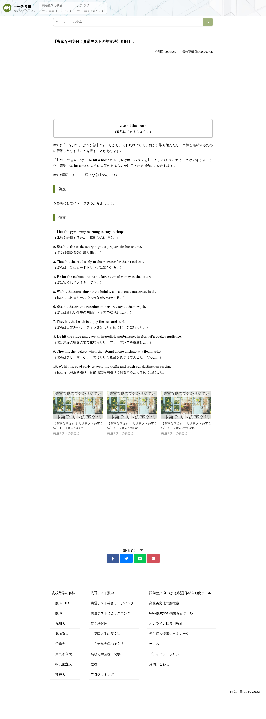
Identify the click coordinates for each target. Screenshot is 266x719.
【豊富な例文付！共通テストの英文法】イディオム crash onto (186, 426)
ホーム (154, 643)
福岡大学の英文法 (106, 633)
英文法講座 (99, 623)
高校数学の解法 (52, 5)
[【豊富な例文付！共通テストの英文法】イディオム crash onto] (186, 405)
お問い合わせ (159, 664)
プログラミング (102, 674)
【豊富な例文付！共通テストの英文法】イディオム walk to (78, 426)
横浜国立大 (62, 664)
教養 (94, 664)
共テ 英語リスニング (90, 11)
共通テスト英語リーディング (112, 603)
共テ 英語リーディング (57, 11)
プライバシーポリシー (165, 653)
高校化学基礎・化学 (106, 653)
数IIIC (58, 613)
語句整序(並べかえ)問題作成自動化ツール (180, 592)
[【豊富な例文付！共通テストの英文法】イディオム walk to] (78, 405)
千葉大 (58, 643)
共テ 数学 (83, 5)
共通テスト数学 (102, 592)
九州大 (58, 623)
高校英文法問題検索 (164, 603)
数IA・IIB (60, 603)
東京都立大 (62, 653)
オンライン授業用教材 (165, 623)
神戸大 (58, 674)
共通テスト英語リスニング (111, 613)
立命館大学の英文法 (107, 643)
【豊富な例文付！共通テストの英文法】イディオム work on (132, 426)
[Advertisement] (133, 86)
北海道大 (60, 633)
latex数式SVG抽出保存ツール (171, 613)
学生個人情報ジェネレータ (169, 633)
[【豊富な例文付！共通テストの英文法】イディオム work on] (132, 405)
